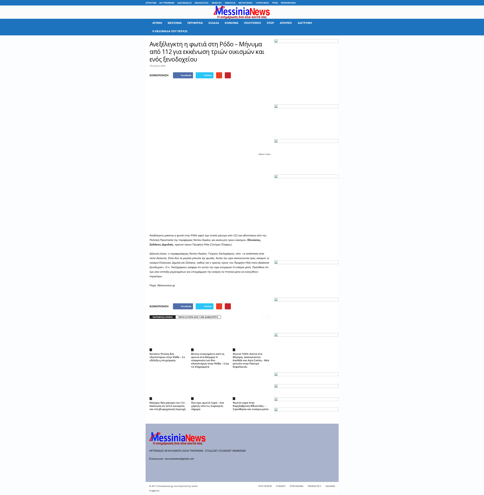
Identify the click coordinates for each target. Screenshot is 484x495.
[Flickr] (312, 2)
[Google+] (318, 2)
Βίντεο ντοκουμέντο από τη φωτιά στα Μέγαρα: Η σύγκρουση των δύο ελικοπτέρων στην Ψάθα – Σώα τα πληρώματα (210, 360)
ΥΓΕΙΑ (275, 2)
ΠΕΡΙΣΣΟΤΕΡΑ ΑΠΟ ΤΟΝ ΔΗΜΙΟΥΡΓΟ (198, 317)
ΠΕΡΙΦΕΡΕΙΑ (195, 23)
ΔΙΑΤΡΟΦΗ (305, 23)
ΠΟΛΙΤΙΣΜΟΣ (252, 23)
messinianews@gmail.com (179, 458)
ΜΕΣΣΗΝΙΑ (175, 23)
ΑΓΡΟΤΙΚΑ (151, 2)
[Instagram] (324, 2)
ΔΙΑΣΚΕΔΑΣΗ (184, 2)
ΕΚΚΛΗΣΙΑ (230, 2)
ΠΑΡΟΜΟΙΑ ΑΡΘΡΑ (163, 317)
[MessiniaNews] (242, 12)
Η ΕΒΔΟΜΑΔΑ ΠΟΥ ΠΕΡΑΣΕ (170, 31)
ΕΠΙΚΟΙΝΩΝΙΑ (288, 2)
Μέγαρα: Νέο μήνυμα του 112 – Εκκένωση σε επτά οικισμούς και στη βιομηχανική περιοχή (168, 406)
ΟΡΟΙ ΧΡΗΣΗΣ (265, 486)
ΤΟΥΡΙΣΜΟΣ (262, 2)
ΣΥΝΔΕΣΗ (280, 486)
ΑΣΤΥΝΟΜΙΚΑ (166, 2)
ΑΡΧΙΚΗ (157, 23)
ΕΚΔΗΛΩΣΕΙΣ (202, 2)
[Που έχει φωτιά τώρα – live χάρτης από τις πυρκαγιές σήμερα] (210, 386)
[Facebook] (306, 2)
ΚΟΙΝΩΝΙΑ (231, 23)
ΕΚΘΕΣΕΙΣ (217, 2)
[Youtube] (336, 2)
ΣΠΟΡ (270, 23)
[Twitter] (330, 2)
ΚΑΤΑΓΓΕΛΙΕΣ (246, 2)
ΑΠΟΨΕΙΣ (286, 23)
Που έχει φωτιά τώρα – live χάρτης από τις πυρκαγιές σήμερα (207, 406)
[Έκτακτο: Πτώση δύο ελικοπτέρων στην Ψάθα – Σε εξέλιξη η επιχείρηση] (168, 337)
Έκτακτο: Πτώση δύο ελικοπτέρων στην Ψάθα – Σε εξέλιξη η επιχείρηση (167, 357)
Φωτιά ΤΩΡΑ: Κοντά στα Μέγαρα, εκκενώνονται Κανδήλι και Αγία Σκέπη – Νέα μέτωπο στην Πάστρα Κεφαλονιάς (251, 360)
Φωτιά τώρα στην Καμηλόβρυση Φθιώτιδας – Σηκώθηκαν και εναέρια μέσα (250, 406)
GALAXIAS (330, 486)
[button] (333, 27)
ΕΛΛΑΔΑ (214, 23)
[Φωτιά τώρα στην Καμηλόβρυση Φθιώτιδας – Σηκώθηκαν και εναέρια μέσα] (252, 386)
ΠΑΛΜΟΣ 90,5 (314, 486)
